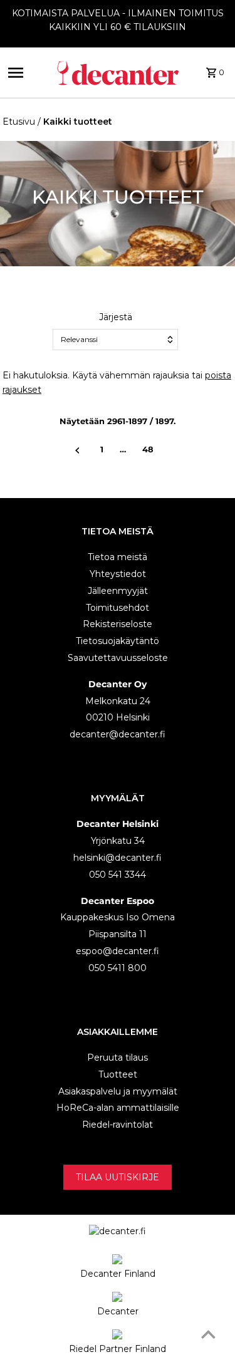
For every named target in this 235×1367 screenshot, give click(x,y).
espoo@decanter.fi (117, 951)
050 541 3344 (117, 874)
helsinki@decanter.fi (117, 857)
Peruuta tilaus (117, 1057)
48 (148, 449)
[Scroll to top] (208, 1334)
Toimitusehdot (117, 607)
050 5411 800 (117, 968)
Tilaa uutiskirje (117, 1177)
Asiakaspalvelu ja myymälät (117, 1091)
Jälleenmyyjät (118, 590)
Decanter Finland (117, 1273)
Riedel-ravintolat (117, 1124)
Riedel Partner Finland (117, 1348)
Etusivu (19, 121)
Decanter (117, 1311)
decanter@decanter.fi (117, 734)
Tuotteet (117, 1074)
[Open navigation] (28, 72)
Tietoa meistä (117, 557)
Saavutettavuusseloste (118, 657)
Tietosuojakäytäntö (117, 641)
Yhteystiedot (118, 574)
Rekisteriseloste (117, 624)
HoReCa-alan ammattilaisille (117, 1107)
